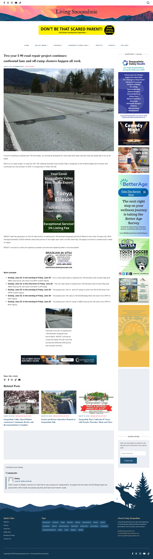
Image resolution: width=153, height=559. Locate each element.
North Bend (46, 526)
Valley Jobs (7, 532)
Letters (103, 522)
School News (94, 526)
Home (26, 45)
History (96, 522)
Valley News (40, 45)
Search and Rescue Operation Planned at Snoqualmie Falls (58, 421)
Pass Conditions (64, 526)
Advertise (7, 528)
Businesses (46, 522)
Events (112, 45)
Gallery (125, 45)
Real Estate (74, 526)
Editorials (70, 522)
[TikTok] (16, 380)
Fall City (77, 522)
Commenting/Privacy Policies (39, 553)
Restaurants (84, 526)
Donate (6, 525)
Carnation (55, 522)
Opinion (57, 45)
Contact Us (7, 539)
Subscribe (129, 460)
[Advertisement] (59, 445)
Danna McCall (20, 66)
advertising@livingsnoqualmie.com (128, 535)
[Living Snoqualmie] (76, 12)
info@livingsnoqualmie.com (126, 531)
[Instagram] (12, 380)
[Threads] (5, 380)
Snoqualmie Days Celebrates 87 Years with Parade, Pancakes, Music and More (95, 421)
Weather (6, 522)
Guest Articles (87, 522)
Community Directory (78, 45)
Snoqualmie (104, 526)
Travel (66, 530)
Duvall (62, 522)
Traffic (99, 45)
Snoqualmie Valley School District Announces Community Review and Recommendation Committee (19, 422)
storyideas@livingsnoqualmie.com (128, 533)
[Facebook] (8, 380)
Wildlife (81, 530)
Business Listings (9, 535)
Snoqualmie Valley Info (23, 416)
